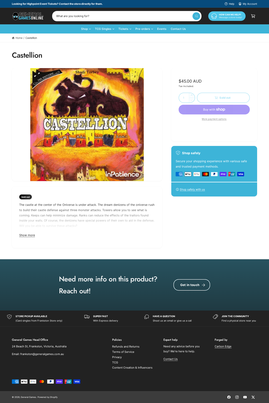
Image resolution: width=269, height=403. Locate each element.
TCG (115, 362)
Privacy (117, 357)
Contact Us (170, 359)
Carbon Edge (223, 346)
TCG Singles (103, 29)
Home (19, 37)
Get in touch (189, 285)
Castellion (31, 37)
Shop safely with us (192, 189)
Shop (84, 29)
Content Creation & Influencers (132, 367)
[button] (253, 16)
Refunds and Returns (125, 346)
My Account (250, 3)
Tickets (123, 29)
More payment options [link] (214, 119)
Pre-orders (142, 29)
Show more (27, 235)
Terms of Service (123, 352)
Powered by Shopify (47, 397)
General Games (28, 397)
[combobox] (127, 16)
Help (231, 3)
